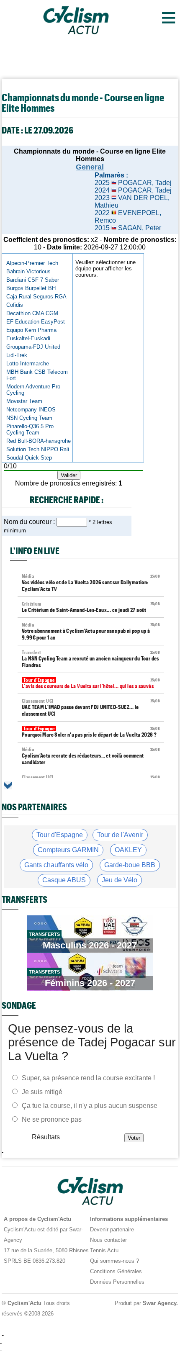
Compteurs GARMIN (68, 849)
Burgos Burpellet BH (31, 288)
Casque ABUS (64, 880)
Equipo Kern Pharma (31, 330)
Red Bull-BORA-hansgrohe (38, 441)
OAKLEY (128, 849)
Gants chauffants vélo (56, 864)
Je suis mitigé (42, 1091)
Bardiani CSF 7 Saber (32, 280)
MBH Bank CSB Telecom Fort (37, 375)
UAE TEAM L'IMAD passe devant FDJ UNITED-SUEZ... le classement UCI (91, 707)
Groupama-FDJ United (33, 347)
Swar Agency (160, 1303)
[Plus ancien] (8, 785)
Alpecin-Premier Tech (32, 263)
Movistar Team (24, 401)
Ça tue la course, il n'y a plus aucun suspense (89, 1105)
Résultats (46, 1136)
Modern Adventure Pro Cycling (33, 389)
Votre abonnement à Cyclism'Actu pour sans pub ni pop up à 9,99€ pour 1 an (91, 631)
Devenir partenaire (112, 1229)
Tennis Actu (104, 1250)
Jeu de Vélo (119, 880)
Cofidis (14, 305)
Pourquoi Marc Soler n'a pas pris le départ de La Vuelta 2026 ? (91, 732)
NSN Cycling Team (29, 418)
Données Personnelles (117, 1282)
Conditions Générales (116, 1271)
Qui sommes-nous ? (114, 1261)
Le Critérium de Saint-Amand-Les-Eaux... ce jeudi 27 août (91, 607)
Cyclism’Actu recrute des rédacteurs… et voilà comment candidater (91, 756)
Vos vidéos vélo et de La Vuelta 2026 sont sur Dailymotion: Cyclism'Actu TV (91, 582)
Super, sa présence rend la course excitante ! (88, 1077)
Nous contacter (108, 1240)
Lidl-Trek (16, 355)
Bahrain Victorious (28, 271)
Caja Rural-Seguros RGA (36, 296)
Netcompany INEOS (31, 409)
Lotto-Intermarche (27, 363)
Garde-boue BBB (129, 864)
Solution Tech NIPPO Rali (37, 449)
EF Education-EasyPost (35, 322)
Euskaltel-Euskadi (28, 338)
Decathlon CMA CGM (32, 313)
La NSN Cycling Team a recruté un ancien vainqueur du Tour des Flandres (91, 659)
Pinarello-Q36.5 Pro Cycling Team (30, 429)
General (90, 167)
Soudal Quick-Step (29, 458)
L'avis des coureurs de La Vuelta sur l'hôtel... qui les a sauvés (91, 683)
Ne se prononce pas (52, 1119)
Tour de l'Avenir (120, 834)
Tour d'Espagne (59, 834)
